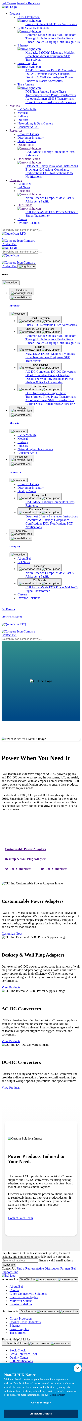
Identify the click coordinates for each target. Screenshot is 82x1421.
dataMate (43, 212)
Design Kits (72, 42)
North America (35, 198)
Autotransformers (36, 98)
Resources (16, 130)
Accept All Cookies (41, 1413)
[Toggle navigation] (26, 266)
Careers (14, 1290)
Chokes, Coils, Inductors (25, 1322)
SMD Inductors (66, 34)
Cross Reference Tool (23, 1354)
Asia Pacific (41, 201)
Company (16, 180)
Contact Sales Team (20, 1218)
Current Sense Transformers (43, 102)
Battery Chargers (58, 73)
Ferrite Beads (65, 38)
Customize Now (12, 933)
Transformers (18, 1332)
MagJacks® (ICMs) (38, 52)
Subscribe (9, 1264)
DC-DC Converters (63, 70)
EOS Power (57, 212)
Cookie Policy (57, 1394)
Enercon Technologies (24, 1297)
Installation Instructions (63, 166)
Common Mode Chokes (41, 34)
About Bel (16, 1286)
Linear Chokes (35, 42)
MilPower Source (21, 1300)
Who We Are (28, 1279)
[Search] (40, 230)
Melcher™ (71, 212)
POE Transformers (37, 91)
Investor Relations (28, 3)
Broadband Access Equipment (44, 56)
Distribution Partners (57, 1268)
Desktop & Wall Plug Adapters (45, 77)
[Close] (11, 282)
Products (15, 13)
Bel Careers (9, 3)
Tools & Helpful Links (15, 1343)
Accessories (69, 24)
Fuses (29, 24)
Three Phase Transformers (59, 95)
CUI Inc (31, 212)
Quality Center (19, 1357)
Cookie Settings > (41, 1402)
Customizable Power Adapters (25, 849)
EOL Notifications (55, 173)
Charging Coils (55, 42)
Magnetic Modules (63, 52)
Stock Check (18, 1350)
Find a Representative (30, 1268)
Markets (15, 105)
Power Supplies (19, 1329)
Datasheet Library (37, 166)
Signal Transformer (37, 215)
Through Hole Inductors (41, 38)
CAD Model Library (38, 151)
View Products (11, 987)
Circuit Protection (21, 1318)
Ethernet (15, 1325)
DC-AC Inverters (36, 73)
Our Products (29, 1311)
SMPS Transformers (61, 98)
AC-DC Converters (38, 70)
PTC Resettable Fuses (47, 24)
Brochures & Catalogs (39, 169)
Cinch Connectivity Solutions (28, 1293)
